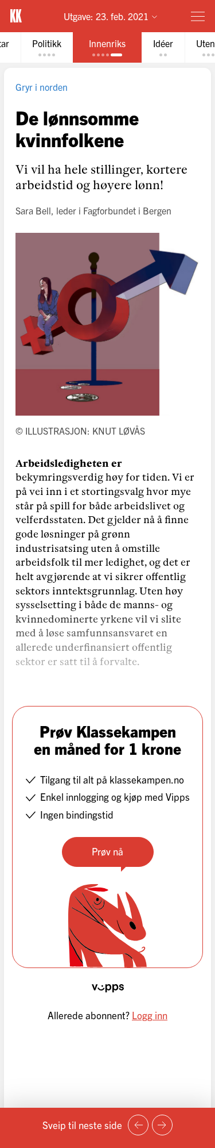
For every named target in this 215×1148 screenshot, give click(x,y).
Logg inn (149, 1015)
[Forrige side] (138, 1125)
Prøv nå (107, 851)
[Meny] (198, 16)
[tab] (47, 47)
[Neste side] (162, 1125)
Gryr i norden (41, 87)
